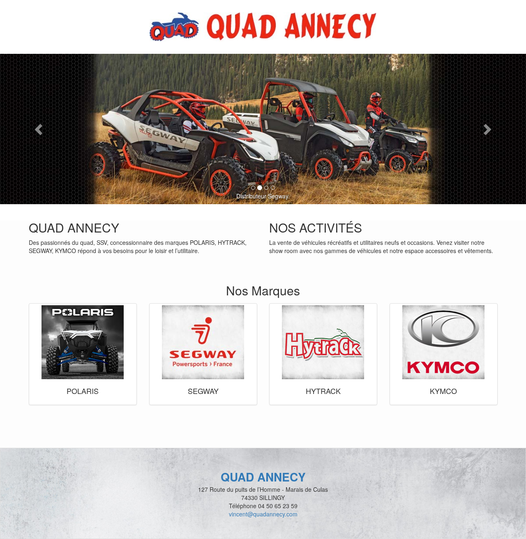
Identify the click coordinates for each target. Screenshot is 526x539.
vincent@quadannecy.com (263, 514)
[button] (39, 129)
